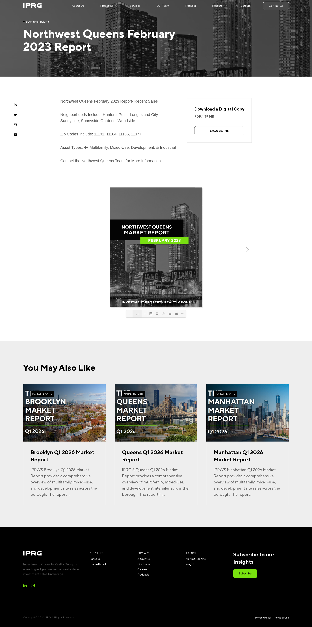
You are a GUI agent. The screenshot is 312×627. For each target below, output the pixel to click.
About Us (78, 5)
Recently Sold (98, 564)
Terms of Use (281, 617)
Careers (245, 5)
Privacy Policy (263, 617)
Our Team (163, 5)
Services (135, 5)
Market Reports (195, 559)
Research (218, 5)
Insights (190, 564)
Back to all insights (37, 21)
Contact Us (276, 5)
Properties (107, 5)
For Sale (95, 559)
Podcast (190, 5)
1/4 (137, 314)
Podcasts (143, 574)
